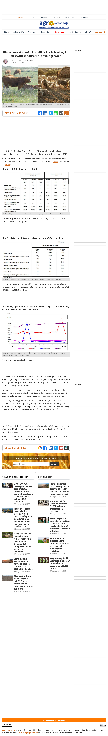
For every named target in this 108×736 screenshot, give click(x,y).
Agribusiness (74, 32)
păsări (7, 164)
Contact (33, 17)
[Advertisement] (54, 7)
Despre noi (6, 724)
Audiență (55, 17)
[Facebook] (40, 113)
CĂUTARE (98, 32)
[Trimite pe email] (61, 113)
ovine (55, 161)
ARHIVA (88, 32)
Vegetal (31, 32)
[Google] (40, 448)
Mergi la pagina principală (54, 720)
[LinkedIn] (45, 113)
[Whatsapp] (56, 113)
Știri (5, 32)
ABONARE (21, 17)
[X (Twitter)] (51, 113)
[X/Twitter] (56, 448)
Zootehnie (45, 32)
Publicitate (44, 17)
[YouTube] (61, 448)
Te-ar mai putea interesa (15, 477)
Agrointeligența (8, 730)
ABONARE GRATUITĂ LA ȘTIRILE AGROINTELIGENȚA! (36, 458)
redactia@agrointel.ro (28, 733)
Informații (84, 17)
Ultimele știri (45, 477)
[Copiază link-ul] (66, 113)
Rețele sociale (69, 17)
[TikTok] (66, 448)
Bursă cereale (60, 32)
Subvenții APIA (18, 32)
